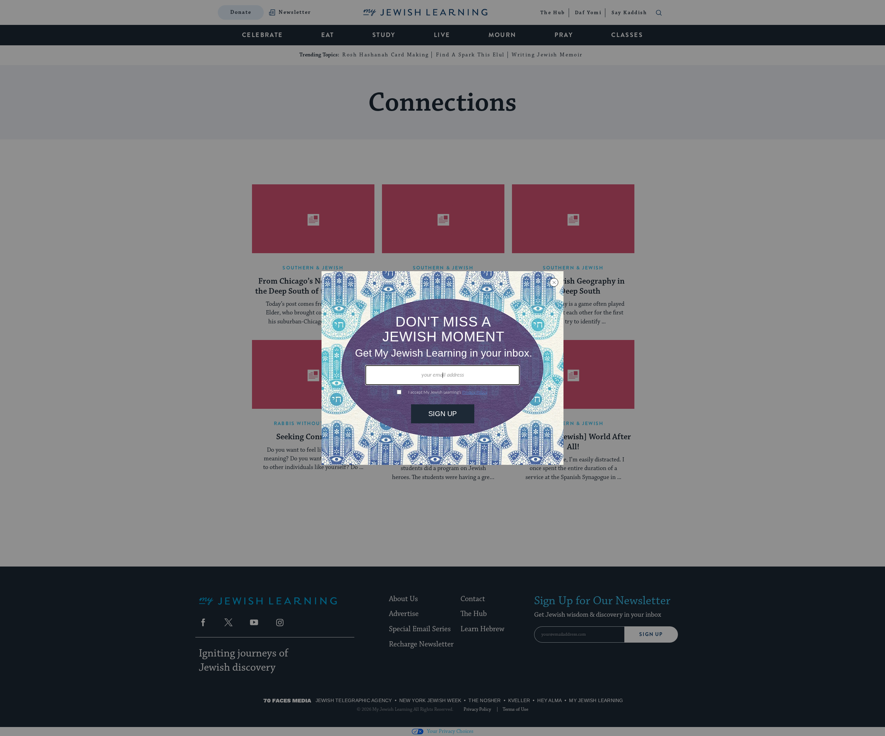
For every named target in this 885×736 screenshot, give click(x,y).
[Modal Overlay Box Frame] (442, 368)
